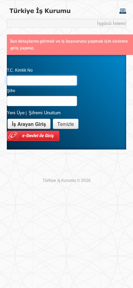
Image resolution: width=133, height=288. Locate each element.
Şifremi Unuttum (45, 112)
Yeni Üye (16, 112)
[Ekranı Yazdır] (122, 10)
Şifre (11, 90)
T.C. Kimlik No (20, 70)
